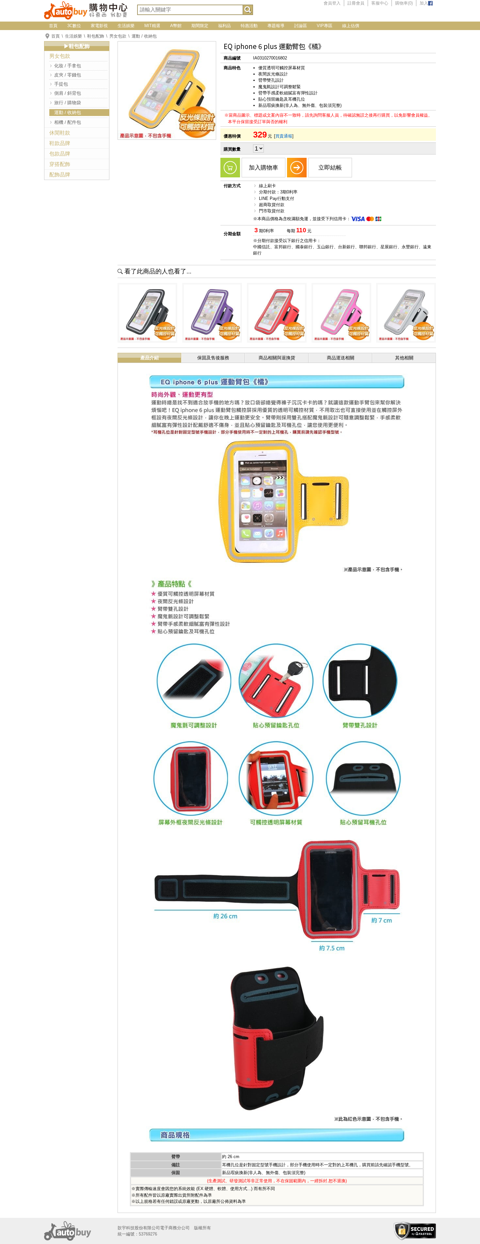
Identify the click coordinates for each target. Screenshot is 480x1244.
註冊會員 (355, 3)
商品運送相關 (340, 357)
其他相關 (404, 357)
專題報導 (275, 25)
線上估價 (350, 25)
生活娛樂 (126, 25)
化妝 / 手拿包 (67, 65)
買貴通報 (283, 136)
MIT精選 (152, 25)
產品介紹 (149, 357)
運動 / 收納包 (144, 36)
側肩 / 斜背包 (67, 93)
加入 (424, 3)
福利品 (224, 25)
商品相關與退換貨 (277, 357)
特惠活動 (249, 25)
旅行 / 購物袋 (67, 102)
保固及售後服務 (213, 357)
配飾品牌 (59, 174)
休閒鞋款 (59, 133)
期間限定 (199, 25)
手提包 (61, 84)
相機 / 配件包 (67, 122)
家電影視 (99, 25)
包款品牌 (59, 153)
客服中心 (379, 3)
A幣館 (176, 25)
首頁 (53, 25)
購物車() (404, 3)
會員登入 (332, 3)
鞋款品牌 (59, 143)
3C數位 (74, 25)
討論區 (300, 25)
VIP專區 (324, 25)
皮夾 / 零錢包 (67, 74)
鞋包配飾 (95, 36)
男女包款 (117, 36)
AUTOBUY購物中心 (85, 10)
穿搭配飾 (59, 164)
